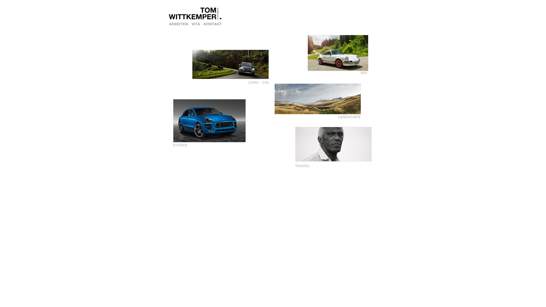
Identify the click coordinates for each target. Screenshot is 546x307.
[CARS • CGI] (259, 83)
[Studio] (180, 146)
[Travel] (308, 166)
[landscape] (351, 118)
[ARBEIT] (179, 23)
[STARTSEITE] (190, 20)
